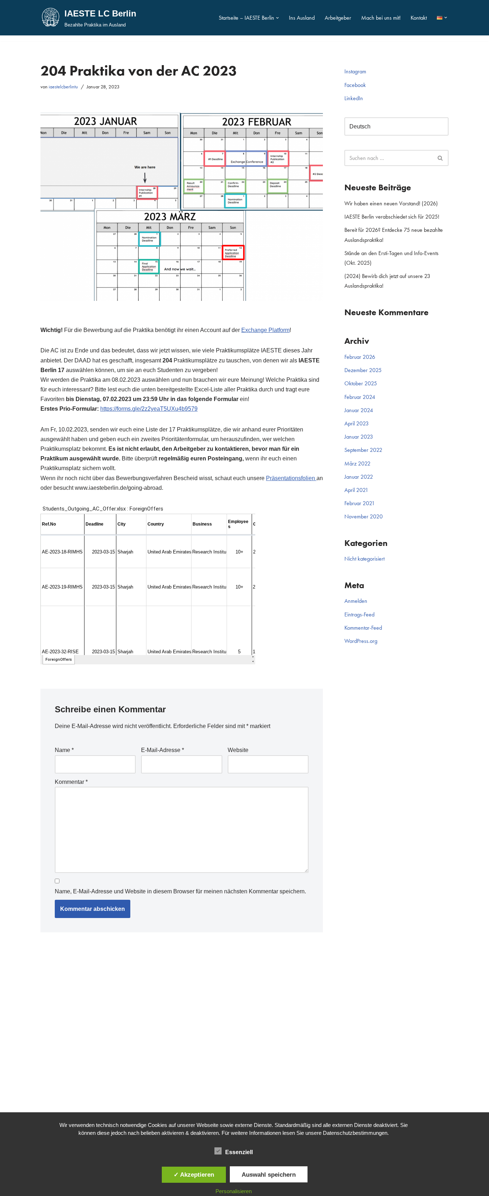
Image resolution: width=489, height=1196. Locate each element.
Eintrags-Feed (359, 614)
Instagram (355, 71)
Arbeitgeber (338, 17)
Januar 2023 (358, 436)
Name (64, 750)
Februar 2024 (359, 397)
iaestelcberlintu (63, 86)
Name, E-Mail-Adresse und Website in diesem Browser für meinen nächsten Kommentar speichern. (180, 891)
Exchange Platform (265, 330)
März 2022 (357, 463)
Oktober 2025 (360, 383)
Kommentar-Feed (363, 627)
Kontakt (419, 17)
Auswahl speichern (269, 1174)
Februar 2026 (359, 357)
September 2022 (363, 450)
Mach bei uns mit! (381, 17)
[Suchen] (440, 158)
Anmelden (355, 601)
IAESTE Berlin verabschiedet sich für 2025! (391, 216)
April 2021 (356, 490)
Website (238, 750)
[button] (277, 17)
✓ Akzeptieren (194, 1174)
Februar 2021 (359, 503)
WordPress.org (360, 641)
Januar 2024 (358, 410)
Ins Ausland (302, 17)
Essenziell (239, 1152)
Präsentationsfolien (291, 478)
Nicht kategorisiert (364, 558)
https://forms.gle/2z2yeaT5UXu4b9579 (149, 409)
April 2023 (356, 423)
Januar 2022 (358, 476)
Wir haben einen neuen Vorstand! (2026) (391, 203)
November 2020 (363, 516)
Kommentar (71, 782)
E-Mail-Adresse (162, 750)
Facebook (355, 85)
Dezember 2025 (363, 370)
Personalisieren (234, 1191)
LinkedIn (353, 98)
